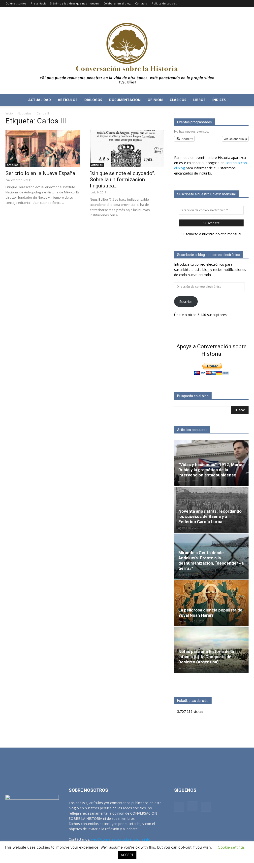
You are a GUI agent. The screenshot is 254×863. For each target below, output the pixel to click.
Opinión (155, 99)
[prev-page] (177, 682)
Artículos (67, 99)
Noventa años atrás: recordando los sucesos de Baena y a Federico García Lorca (210, 516)
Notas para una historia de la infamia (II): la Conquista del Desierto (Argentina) (206, 656)
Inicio (9, 113)
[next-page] (185, 682)
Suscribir (186, 301)
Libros (199, 99)
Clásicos (178, 99)
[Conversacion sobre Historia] (127, 50)
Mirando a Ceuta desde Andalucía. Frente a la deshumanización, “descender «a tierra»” (211, 560)
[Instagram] (236, 3)
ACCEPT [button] (127, 855)
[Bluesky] (245, 3)
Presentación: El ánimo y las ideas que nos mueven (65, 3)
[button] (243, 100)
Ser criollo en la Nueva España (40, 173)
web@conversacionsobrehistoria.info (120, 839)
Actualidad (39, 99)
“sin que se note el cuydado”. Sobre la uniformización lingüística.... (122, 179)
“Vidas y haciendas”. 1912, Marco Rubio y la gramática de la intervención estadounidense (211, 469)
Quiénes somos (15, 3)
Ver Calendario (234, 139)
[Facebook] (228, 3)
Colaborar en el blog (116, 3)
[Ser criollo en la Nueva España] (42, 148)
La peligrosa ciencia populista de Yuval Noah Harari (210, 613)
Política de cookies (164, 3)
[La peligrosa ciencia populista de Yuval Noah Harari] (211, 603)
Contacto (141, 3)
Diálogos (93, 99)
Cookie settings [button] (231, 847)
